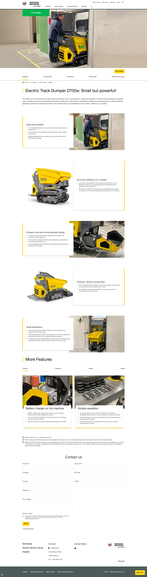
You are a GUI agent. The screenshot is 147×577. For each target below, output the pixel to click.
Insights (26, 552)
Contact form (55, 548)
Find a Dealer (119, 71)
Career (118, 2)
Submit (26, 523)
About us (84, 6)
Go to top (122, 561)
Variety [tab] (91, 368)
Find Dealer (97, 2)
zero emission (59, 6)
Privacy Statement (36, 572)
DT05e (50, 82)
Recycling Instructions (65, 572)
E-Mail (77, 481)
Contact (106, 2)
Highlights (25, 76)
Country (25, 481)
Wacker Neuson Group (32, 548)
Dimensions (70, 76)
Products (48, 6)
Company (25, 472)
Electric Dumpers (43, 82)
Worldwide (112, 2)
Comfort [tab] (24, 368)
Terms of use (50, 572)
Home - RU (26, 82)
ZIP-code (78, 472)
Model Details (93, 76)
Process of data (27, 513)
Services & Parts (72, 6)
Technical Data (47, 76)
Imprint (24, 572)
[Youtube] (75, 548)
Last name (78, 463)
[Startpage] (32, 4)
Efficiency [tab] (58, 368)
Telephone (25, 490)
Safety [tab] (123, 368)
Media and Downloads (118, 76)
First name (25, 463)
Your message (26, 499)
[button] (123, 2)
